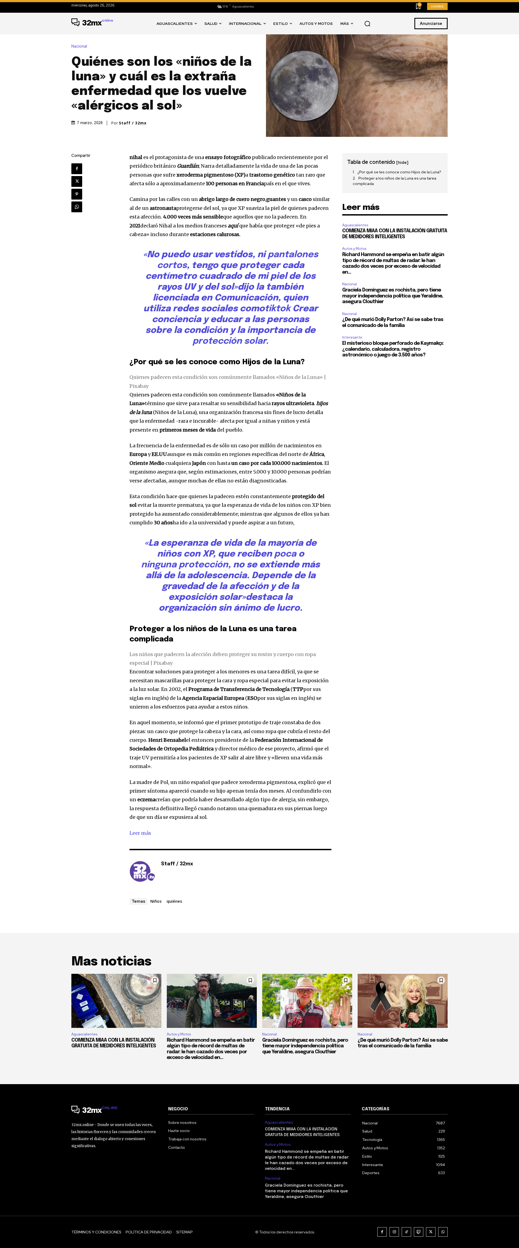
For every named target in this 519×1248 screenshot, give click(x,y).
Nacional (79, 46)
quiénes (174, 901)
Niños (156, 901)
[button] (367, 24)
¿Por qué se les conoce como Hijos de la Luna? (399, 172)
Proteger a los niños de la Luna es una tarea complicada (394, 181)
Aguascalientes (355, 225)
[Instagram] (394, 1232)
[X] (76, 181)
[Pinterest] (76, 194)
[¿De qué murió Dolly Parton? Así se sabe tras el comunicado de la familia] (403, 1001)
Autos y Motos (354, 248)
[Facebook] (76, 168)
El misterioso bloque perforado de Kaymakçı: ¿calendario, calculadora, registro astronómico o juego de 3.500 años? (393, 349)
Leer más (140, 833)
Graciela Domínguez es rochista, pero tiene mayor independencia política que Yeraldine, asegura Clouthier (392, 296)
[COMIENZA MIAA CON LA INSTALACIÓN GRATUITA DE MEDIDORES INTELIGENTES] (116, 1001)
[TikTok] (406, 1232)
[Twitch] (418, 1232)
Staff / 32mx (133, 123)
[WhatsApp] (76, 206)
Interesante (352, 337)
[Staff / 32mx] (142, 872)
